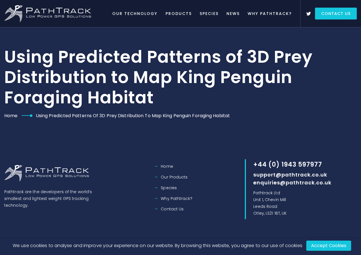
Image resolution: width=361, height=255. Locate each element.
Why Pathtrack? (270, 13)
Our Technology (134, 13)
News (233, 13)
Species (209, 13)
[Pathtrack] (49, 13)
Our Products (174, 177)
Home (10, 115)
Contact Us (336, 13)
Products (179, 13)
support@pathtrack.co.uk (290, 174)
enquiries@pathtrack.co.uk (292, 182)
